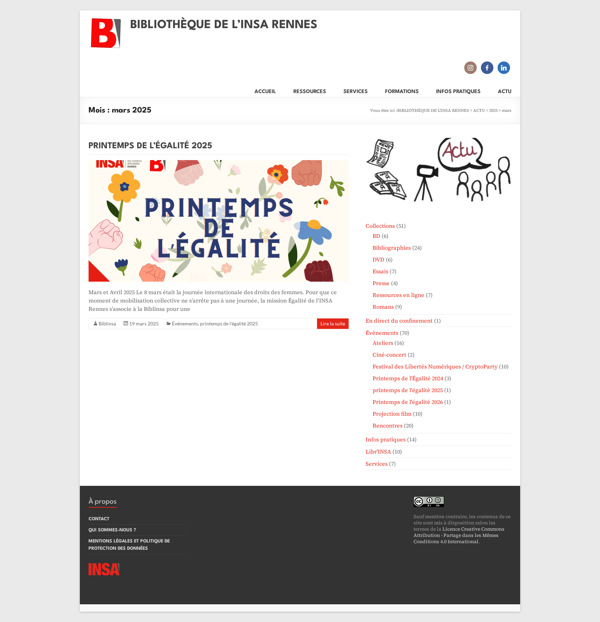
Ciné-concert (389, 354)
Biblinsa (107, 323)
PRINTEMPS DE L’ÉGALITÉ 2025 (150, 146)
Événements (185, 323)
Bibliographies (392, 247)
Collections (380, 226)
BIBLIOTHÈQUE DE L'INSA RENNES (433, 110)
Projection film (392, 413)
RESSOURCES (309, 90)
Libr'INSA (378, 451)
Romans (383, 306)
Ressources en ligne (398, 295)
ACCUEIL (265, 90)
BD (376, 236)
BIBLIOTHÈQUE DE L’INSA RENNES (223, 25)
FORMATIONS (402, 90)
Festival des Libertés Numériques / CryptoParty (435, 366)
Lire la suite (332, 323)
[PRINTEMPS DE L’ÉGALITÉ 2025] (219, 163)
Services (377, 463)
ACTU (504, 90)
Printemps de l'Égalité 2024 (408, 378)
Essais (380, 271)
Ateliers (383, 343)
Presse (381, 283)
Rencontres (387, 425)
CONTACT (99, 519)
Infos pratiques (386, 439)
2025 (493, 110)
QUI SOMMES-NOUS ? (112, 530)
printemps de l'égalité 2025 (229, 323)
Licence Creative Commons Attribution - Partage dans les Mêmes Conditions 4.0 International (459, 535)
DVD (378, 259)
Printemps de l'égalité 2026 (408, 402)
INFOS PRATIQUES (458, 90)
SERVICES (355, 90)
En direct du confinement (399, 320)
